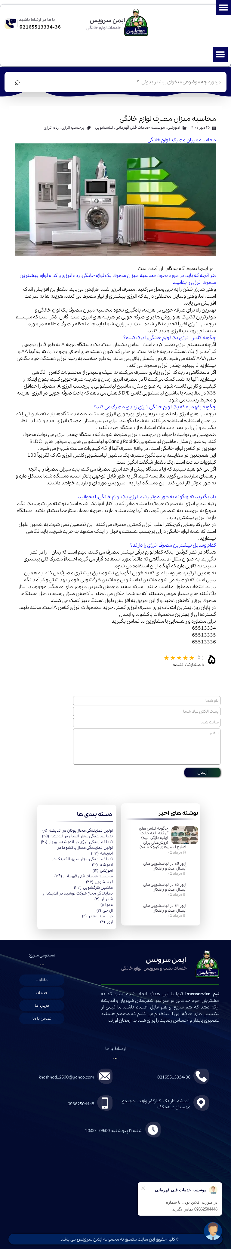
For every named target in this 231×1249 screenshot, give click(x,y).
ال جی (105, 910)
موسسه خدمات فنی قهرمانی (83, 876)
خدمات (42, 993)
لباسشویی (99, 882)
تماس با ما (41, 1018)
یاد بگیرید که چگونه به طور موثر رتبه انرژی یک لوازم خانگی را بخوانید (147, 496)
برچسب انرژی (72, 127)
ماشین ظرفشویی (93, 888)
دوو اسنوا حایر (97, 916)
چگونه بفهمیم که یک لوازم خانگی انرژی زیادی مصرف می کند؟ (155, 407)
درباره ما (42, 1005)
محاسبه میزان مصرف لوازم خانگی (181, 140)
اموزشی (103, 870)
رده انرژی (51, 127)
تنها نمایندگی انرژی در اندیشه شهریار (77, 842)
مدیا (106, 905)
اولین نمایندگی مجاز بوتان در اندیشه (77, 830)
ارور (106, 922)
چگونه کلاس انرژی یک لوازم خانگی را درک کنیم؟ (169, 337)
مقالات (42, 980)
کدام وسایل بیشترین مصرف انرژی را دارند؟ (173, 545)
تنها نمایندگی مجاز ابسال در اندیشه (77, 836)
